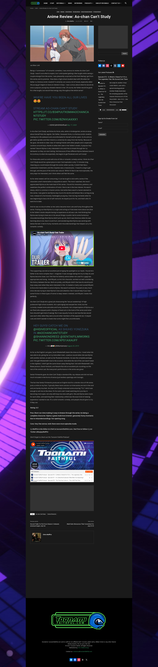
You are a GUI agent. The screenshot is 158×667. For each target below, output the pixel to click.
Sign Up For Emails (102, 3)
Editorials (60, 3)
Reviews (62, 11)
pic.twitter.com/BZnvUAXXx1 (55, 119)
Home (46, 3)
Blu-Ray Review (76, 11)
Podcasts (88, 3)
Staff (52, 3)
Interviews (78, 3)
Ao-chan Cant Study (41, 514)
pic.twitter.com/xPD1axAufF (55, 340)
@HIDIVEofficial (45, 329)
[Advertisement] (62, 498)
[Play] (100, 110)
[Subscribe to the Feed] (113, 72)
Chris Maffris (70, 21)
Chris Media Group (83, 647)
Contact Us (115, 3)
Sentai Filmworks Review (86, 11)
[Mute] (120, 110)
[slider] (124, 109)
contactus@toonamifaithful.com (82, 651)
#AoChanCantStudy (52, 333)
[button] (125, 3)
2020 (36, 8)
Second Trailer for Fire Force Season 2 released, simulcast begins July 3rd (44, 525)
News (70, 3)
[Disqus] (62, 571)
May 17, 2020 (72, 125)
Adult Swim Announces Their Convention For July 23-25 (80, 525)
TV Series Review (97, 11)
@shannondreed (46, 336)
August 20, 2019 (73, 346)
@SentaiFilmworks (74, 336)
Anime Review (69, 11)
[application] (113, 110)
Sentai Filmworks (52, 514)
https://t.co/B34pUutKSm (52, 112)
